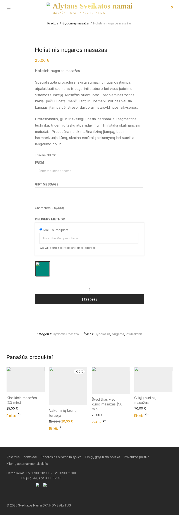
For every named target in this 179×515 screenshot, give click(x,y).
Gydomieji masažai (75, 23)
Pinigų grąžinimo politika (102, 457)
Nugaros (118, 334)
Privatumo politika (136, 457)
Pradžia (52, 23)
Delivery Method (50, 219)
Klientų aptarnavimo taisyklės (27, 463)
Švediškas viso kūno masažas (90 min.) (107, 404)
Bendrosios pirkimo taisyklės (61, 457)
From (39, 162)
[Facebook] (8, 495)
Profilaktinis (134, 334)
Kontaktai (30, 457)
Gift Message (47, 184)
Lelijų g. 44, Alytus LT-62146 (41, 478)
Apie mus (13, 457)
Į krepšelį (89, 299)
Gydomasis (102, 334)
